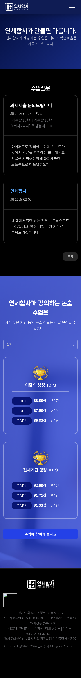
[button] (40, 344)
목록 (70, 256)
